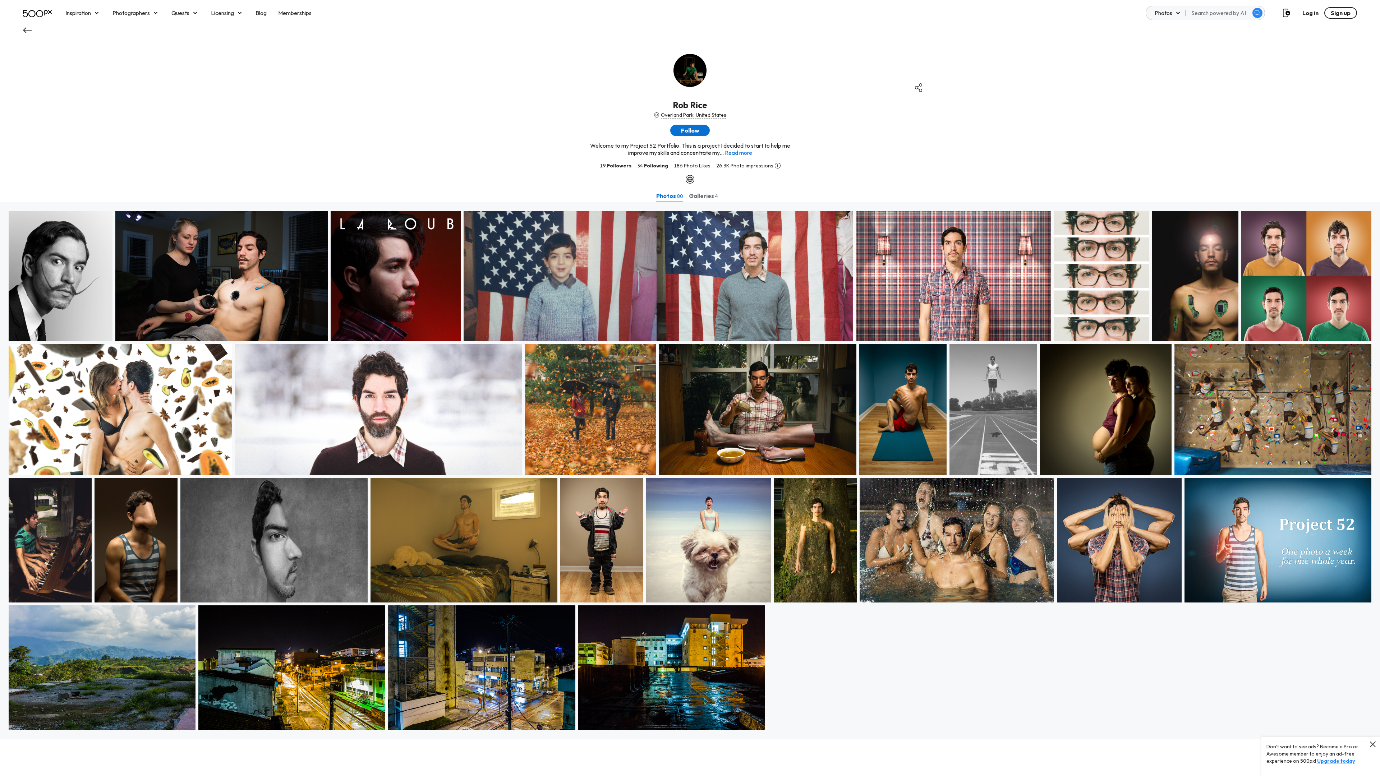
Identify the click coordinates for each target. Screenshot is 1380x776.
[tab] (669, 195)
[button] (1257, 13)
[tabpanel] (690, 470)
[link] (60, 276)
